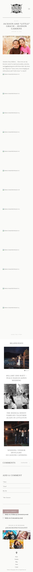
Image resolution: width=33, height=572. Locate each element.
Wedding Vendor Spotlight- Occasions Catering (16, 438)
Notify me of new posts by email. (14, 518)
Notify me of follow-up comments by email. (17, 514)
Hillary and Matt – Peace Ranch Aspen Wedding (16, 364)
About (16, 564)
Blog (16, 20)
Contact (16, 567)
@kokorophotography (16, 528)
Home (16, 556)
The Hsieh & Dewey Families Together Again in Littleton (16, 401)
